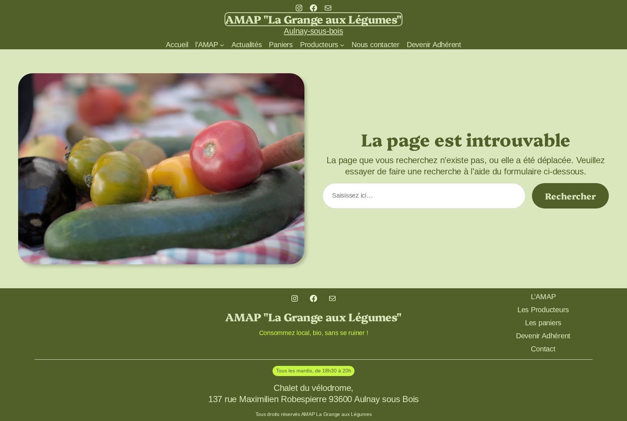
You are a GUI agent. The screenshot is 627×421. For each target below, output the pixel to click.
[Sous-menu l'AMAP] (222, 44)
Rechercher (570, 196)
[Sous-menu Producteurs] (342, 44)
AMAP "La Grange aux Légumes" (313, 18)
